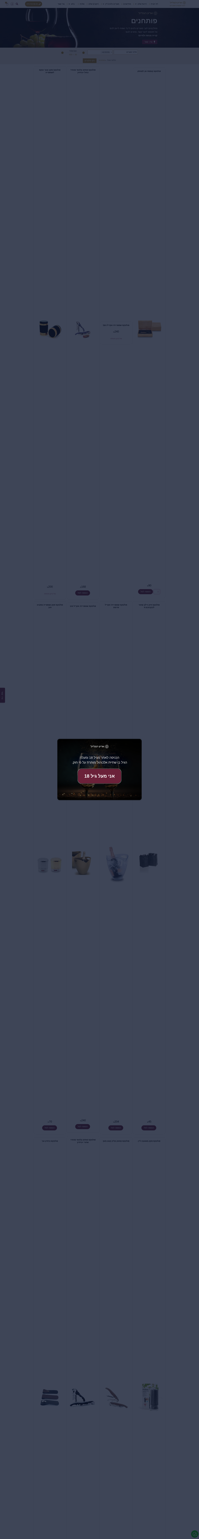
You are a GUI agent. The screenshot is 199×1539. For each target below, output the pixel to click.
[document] (99, 769)
